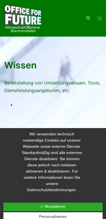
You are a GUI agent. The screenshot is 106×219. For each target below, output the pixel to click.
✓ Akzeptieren (53, 206)
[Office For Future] (22, 18)
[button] (88, 18)
